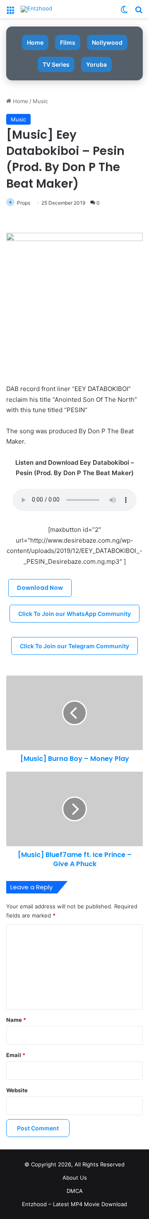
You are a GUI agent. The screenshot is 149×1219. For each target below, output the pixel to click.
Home (35, 42)
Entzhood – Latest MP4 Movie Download (74, 1204)
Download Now (40, 588)
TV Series (56, 64)
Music (40, 101)
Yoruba (96, 64)
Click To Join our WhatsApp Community (74, 613)
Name (16, 1019)
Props (23, 203)
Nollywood (107, 42)
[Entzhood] (36, 9)
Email (15, 1055)
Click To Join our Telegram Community (74, 645)
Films (67, 42)
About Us (74, 1177)
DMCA (75, 1191)
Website (17, 1090)
